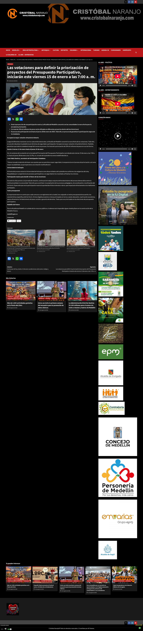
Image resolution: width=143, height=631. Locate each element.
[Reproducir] (100, 85)
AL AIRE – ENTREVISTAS (26, 55)
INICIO (8, 50)
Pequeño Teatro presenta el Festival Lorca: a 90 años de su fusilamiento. (44, 586)
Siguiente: (76, 269)
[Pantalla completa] (135, 85)
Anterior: (27, 269)
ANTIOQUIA (45, 50)
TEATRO (88, 298)
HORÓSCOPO (127, 50)
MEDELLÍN (15, 50)
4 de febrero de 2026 (74, 310)
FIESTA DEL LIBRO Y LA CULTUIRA (15, 298)
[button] (136, 52)
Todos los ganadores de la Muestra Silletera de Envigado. (122, 586)
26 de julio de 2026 (118, 589)
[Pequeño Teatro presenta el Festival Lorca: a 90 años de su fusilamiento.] (45, 574)
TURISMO (96, 50)
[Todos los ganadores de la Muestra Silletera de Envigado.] (124, 574)
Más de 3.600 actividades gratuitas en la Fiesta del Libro (20, 304)
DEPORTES (64, 50)
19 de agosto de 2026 (39, 589)
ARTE (71, 298)
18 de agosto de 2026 (43, 310)
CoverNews (82, 628)
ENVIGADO (128, 581)
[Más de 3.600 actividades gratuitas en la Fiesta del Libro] (21, 291)
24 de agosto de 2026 (13, 308)
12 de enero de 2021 (13, 80)
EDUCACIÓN (97, 581)
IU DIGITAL (104, 581)
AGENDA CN (105, 50)
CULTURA (56, 50)
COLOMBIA (73, 50)
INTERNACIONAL (86, 50)
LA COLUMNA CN (11, 55)
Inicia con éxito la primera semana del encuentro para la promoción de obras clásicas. (51, 305)
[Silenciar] (132, 85)
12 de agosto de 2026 (92, 592)
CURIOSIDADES (116, 50)
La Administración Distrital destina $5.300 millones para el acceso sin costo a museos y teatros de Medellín (82, 305)
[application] (117, 76)
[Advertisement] (71, 35)
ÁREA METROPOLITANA (30, 50)
